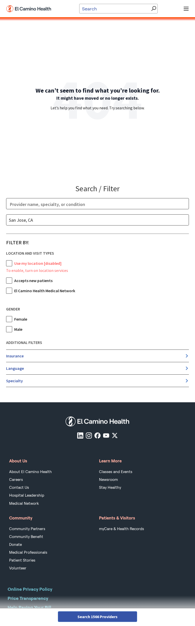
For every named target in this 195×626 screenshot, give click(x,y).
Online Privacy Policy (30, 589)
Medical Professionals (28, 552)
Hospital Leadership (26, 495)
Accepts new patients (33, 280)
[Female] (9, 319)
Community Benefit (26, 536)
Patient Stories (22, 560)
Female (20, 319)
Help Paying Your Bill (29, 607)
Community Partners (27, 529)
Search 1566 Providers (97, 616)
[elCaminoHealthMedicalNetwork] (9, 291)
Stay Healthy (110, 487)
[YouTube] (106, 435)
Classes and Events (115, 472)
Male (18, 329)
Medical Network (24, 503)
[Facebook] (97, 435)
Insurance (15, 355)
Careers (16, 479)
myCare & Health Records (121, 529)
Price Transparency (28, 598)
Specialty (14, 380)
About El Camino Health (30, 472)
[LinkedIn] (80, 435)
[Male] (9, 329)
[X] (115, 435)
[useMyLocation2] (9, 263)
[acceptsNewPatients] (9, 280)
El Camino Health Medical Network (44, 290)
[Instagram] (89, 435)
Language (15, 368)
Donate (15, 544)
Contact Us (19, 487)
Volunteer (17, 568)
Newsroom (108, 479)
